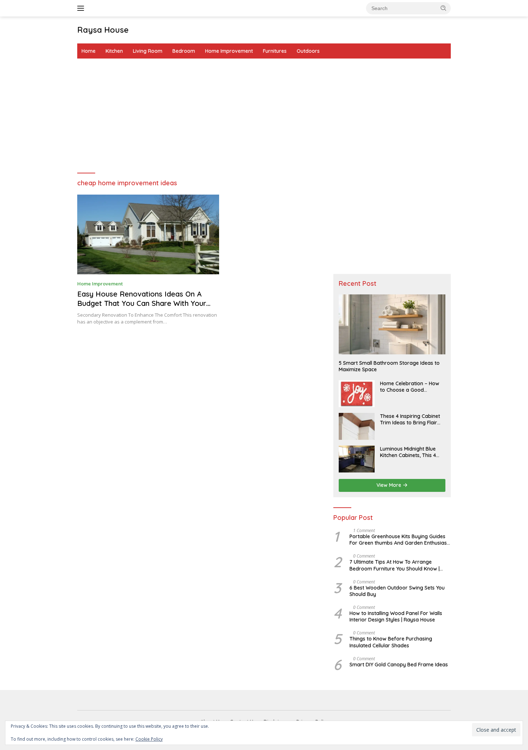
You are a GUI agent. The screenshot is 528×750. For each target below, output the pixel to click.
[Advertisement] (264, 116)
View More (389, 485)
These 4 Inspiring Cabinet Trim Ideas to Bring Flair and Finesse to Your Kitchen (410, 419)
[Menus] (82, 8)
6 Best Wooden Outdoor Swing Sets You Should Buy (397, 590)
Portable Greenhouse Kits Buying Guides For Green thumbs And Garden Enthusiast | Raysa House (399, 539)
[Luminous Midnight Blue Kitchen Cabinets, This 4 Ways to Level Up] (357, 459)
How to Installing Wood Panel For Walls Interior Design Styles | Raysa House (395, 616)
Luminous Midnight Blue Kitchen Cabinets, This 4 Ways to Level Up (408, 452)
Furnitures (275, 51)
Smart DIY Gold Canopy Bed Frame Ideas (398, 664)
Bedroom (183, 51)
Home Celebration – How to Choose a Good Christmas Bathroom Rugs (411, 386)
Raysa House (103, 30)
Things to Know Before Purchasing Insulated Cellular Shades (390, 641)
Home (89, 51)
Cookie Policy (149, 739)
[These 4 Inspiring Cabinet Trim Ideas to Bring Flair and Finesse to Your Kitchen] (357, 426)
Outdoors (308, 51)
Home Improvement (229, 51)
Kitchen (114, 51)
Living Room (147, 51)
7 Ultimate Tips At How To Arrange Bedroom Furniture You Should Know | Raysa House (394, 565)
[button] (443, 8)
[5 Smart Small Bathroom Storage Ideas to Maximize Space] (392, 324)
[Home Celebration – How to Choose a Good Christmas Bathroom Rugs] (357, 393)
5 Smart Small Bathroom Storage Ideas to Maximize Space (389, 366)
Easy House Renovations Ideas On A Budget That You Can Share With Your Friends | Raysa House (141, 303)
